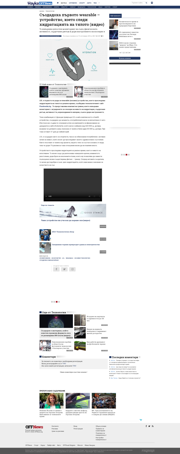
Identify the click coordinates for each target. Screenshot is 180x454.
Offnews (73, 3)
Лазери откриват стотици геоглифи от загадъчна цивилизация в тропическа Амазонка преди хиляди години (124, 362)
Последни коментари (125, 357)
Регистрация (78, 429)
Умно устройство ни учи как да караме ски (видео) (65, 220)
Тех (95, 3)
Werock (80, 445)
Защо (100, 7)
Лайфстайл (51, 445)
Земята (56, 7)
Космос (30, 7)
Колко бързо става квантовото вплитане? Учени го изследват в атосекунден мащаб (124, 373)
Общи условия (101, 426)
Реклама (55, 429)
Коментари (49, 356)
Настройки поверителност (101, 439)
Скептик (107, 7)
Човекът (73, 7)
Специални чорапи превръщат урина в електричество (76, 244)
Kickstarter (56, 258)
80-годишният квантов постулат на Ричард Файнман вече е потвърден (128, 35)
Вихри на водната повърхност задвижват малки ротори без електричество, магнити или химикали (96, 334)
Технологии (92, 7)
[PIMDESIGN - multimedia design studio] (147, 451)
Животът (64, 7)
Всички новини (125, 58)
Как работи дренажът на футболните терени (96, 343)
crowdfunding (44, 258)
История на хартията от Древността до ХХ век (96, 318)
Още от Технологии (54, 312)
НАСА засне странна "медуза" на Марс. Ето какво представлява (128, 45)
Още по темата (47, 205)
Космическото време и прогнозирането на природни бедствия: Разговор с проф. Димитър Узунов (128, 25)
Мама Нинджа (90, 445)
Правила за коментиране (100, 430)
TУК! (64, 364)
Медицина (81, 7)
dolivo (113, 360)
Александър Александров (50, 36)
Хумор (115, 7)
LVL (63, 258)
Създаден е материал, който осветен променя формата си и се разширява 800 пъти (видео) (59, 92)
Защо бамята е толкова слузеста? (129, 378)
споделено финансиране (49, 260)
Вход (75, 426)
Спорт (82, 3)
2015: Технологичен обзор (63, 232)
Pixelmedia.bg (45, 106)
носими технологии (82, 258)
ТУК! (74, 366)
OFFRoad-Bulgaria (69, 445)
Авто (89, 3)
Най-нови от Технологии (54, 84)
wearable (69, 258)
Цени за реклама (58, 431)
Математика (47, 7)
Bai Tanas (114, 378)
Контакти (55, 426)
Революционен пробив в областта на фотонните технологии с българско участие (94, 91)
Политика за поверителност (101, 434)
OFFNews (28, 445)
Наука (64, 3)
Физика (38, 7)
